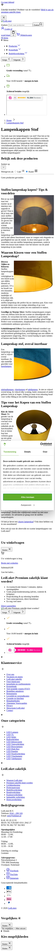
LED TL (10, 734)
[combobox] (20, 25)
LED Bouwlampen (14, 746)
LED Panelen (12, 751)
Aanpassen (26, 505)
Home (9, 120)
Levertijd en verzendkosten (17, 696)
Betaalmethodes (13, 701)
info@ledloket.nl (14, 816)
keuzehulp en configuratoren (18, 684)
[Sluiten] (3, 17)
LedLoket (12, 908)
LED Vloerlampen (14, 756)
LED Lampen (12, 732)
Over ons (10, 674)
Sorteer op (5, 164)
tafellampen (33, 389)
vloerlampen (20, 389)
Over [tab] (45, 452)
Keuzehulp (13, 50)
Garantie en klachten (15, 698)
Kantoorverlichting (14, 795)
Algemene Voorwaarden (16, 703)
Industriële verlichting (15, 797)
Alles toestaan (27, 497)
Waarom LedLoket (14, 780)
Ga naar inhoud (7, 2)
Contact (9, 710)
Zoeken (4, 25)
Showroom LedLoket (15, 708)
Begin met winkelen (9, 563)
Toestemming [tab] (9, 452)
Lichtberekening (13, 785)
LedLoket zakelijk (14, 679)
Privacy (9, 705)
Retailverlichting (13, 792)
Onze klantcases (13, 681)
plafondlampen (7, 389)
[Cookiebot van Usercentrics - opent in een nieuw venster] (40, 444)
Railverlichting (12, 739)
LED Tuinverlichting (15, 744)
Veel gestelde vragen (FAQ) (18, 689)
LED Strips (11, 737)
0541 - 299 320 (16, 813)
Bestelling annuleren (15, 691)
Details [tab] (27, 452)
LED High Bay (12, 749)
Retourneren (11, 693)
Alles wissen (20, 929)
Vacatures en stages (14, 677)
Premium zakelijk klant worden (19, 783)
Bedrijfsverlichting (16, 53)
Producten (13, 46)
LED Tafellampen (14, 758)
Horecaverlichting (13, 799)
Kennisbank (11, 686)
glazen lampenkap (25, 522)
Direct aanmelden (8, 606)
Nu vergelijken (7, 929)
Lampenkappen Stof (14, 123)
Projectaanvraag (13, 787)
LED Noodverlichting (15, 754)
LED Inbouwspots (14, 742)
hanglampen (6, 366)
